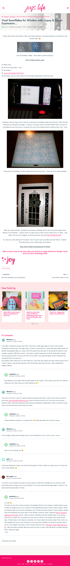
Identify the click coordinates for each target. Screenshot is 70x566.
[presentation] (11, 300)
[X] (38, 1)
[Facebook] (28, 1)
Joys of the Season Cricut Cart (14, 73)
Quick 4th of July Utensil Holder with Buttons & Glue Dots (11, 313)
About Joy (28, 564)
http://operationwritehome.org (18, 400)
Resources (34, 564)
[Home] (2, 16)
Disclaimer (50, 564)
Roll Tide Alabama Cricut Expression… (14, 276)
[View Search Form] (3, 8)
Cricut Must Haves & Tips (60, 276)
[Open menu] (68, 8)
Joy (7, 27)
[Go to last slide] (2, 308)
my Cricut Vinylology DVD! (36, 253)
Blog (23, 564)
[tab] (32, 323)
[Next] (68, 308)
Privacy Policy (42, 564)
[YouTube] (35, 1)
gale (8, 459)
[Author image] (3, 27)
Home (18, 564)
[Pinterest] (31, 1)
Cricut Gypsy (6, 268)
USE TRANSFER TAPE (54, 235)
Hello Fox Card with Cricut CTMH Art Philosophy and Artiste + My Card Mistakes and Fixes (35, 315)
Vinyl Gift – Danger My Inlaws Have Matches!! (57, 313)
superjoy (12, 374)
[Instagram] (41, 1)
